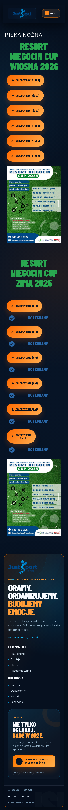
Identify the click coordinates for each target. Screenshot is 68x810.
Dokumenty (18, 690)
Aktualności (18, 653)
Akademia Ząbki (21, 670)
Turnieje (15, 659)
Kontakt (16, 696)
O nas (14, 665)
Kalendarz (17, 685)
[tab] (51, 13)
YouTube (25, 796)
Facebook (17, 702)
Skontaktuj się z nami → (24, 637)
